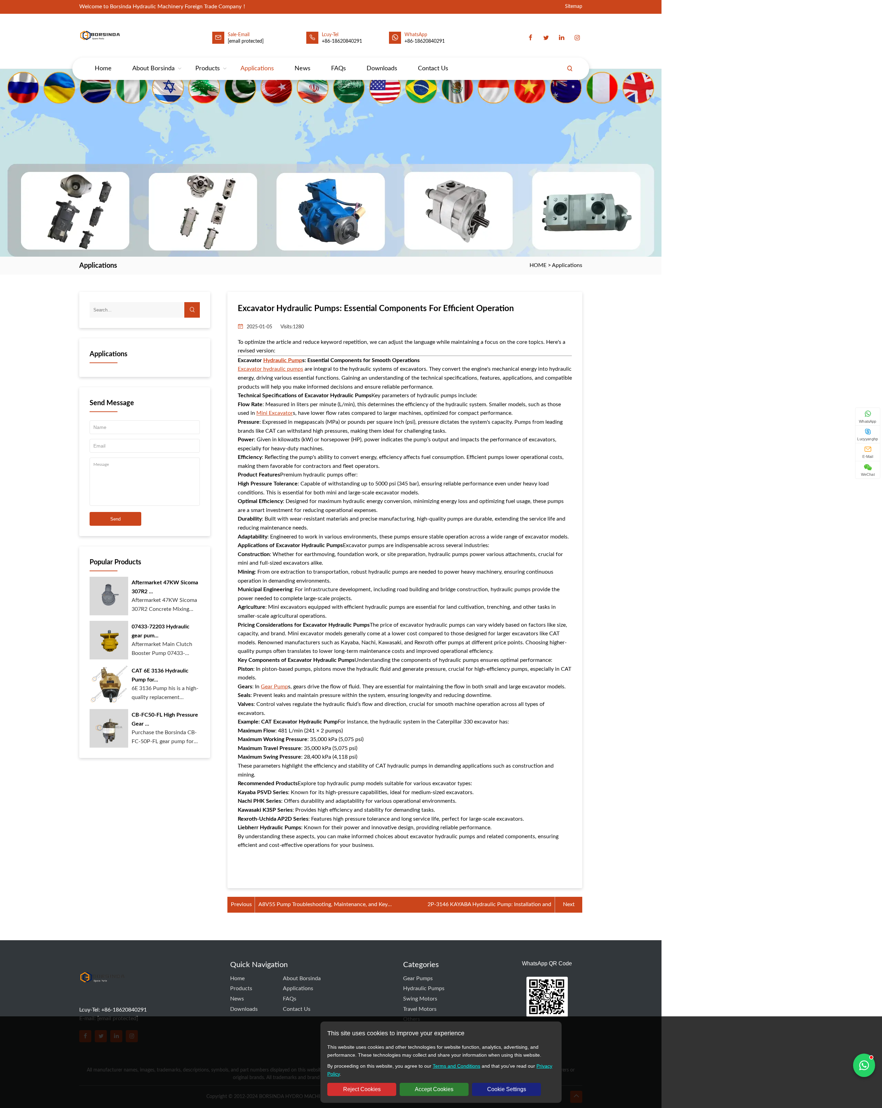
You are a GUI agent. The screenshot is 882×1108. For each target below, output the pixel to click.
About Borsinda (153, 68)
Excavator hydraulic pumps (270, 369)
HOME (538, 265)
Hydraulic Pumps (423, 988)
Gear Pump (274, 686)
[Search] (570, 68)
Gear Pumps (418, 978)
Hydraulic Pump (282, 360)
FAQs (338, 68)
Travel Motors (420, 1009)
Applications (257, 68)
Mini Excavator (274, 413)
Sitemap (573, 6)
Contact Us (433, 68)
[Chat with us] (864, 1065)
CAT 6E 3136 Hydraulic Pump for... (160, 675)
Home (103, 68)
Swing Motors (420, 999)
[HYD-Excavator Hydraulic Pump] (102, 990)
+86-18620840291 (424, 41)
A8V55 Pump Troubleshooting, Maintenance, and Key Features (323, 905)
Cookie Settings (506, 1089)
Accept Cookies (434, 1089)
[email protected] (246, 41)
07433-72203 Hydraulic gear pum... (160, 631)
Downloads (382, 68)
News (302, 68)
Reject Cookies (362, 1089)
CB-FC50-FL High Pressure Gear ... (165, 719)
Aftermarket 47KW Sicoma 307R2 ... (165, 587)
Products (207, 68)
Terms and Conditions (456, 1066)
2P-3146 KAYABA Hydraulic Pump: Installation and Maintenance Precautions (489, 905)
